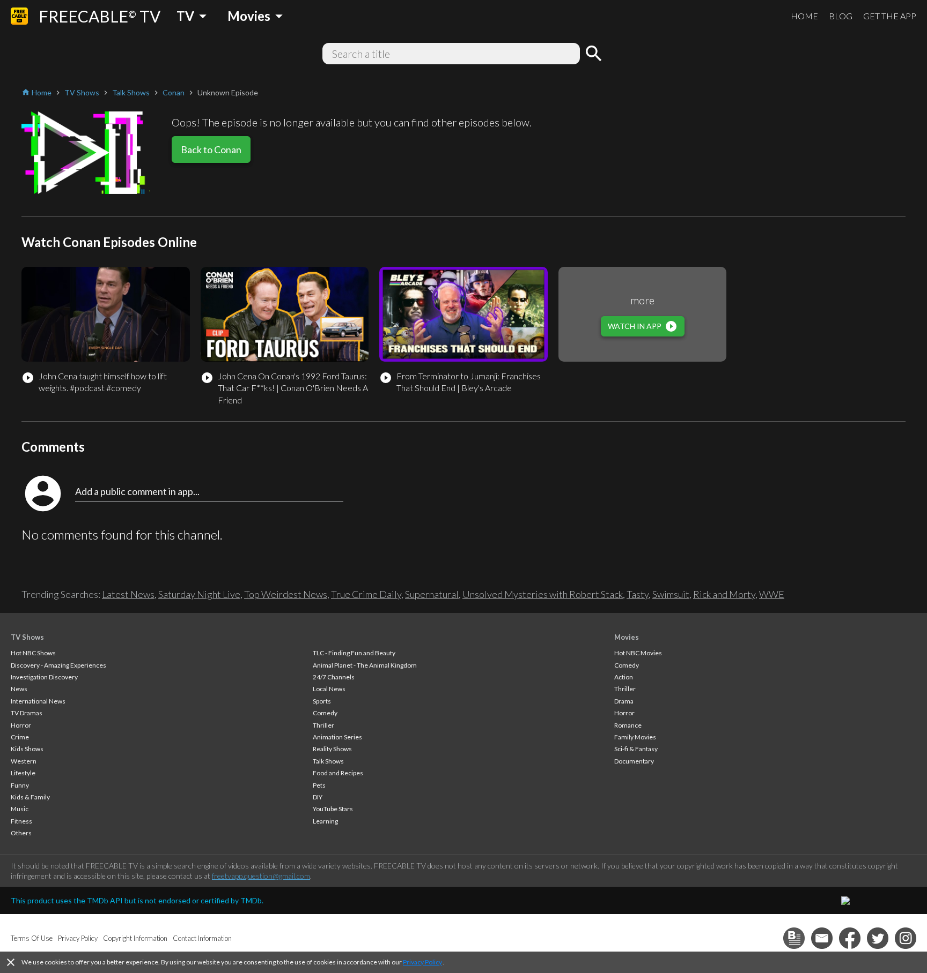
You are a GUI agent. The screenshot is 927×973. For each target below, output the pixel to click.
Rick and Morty (724, 594)
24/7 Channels (334, 677)
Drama (624, 701)
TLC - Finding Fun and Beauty (354, 653)
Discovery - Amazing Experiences (58, 665)
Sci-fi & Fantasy (636, 749)
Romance (628, 725)
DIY (317, 797)
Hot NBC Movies (638, 653)
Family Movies (635, 737)
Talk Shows (328, 761)
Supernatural (432, 594)
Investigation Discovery (44, 677)
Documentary (634, 761)
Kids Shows (27, 749)
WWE (771, 594)
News (19, 689)
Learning (325, 821)
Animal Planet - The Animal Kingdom (365, 665)
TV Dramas (26, 713)
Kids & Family (30, 797)
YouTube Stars (333, 809)
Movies (626, 637)
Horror (21, 725)
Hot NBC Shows (33, 653)
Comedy (325, 713)
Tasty (638, 594)
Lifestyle (23, 773)
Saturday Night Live (199, 594)
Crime (20, 737)
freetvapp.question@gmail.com (261, 875)
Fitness (21, 821)
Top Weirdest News (285, 594)
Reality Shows (332, 749)
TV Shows (27, 637)
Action (623, 677)
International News (38, 701)
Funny (20, 785)
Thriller (323, 725)
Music (19, 809)
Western (23, 761)
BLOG (840, 16)
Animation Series (337, 737)
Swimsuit (670, 594)
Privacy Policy (422, 962)
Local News (329, 689)
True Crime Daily (366, 594)
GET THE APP (889, 16)
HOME (804, 16)
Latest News (128, 594)
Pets (319, 785)
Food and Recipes (338, 773)
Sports (322, 701)
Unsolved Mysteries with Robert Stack (542, 594)
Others (21, 833)
